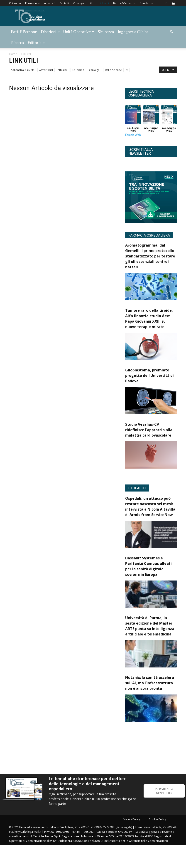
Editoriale (36, 42)
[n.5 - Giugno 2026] (151, 115)
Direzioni (48, 31)
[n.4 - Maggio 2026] (169, 115)
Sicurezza (106, 31)
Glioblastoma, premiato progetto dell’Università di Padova (149, 375)
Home (13, 54)
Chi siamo (15, 3)
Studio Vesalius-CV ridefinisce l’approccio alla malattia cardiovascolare (148, 430)
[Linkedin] (173, 3)
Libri (91, 3)
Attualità (63, 70)
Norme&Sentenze (124, 3)
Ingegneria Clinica (133, 31)
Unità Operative (77, 31)
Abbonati (49, 3)
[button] (171, 32)
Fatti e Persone (24, 31)
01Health (137, 488)
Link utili (104, 3)
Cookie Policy (157, 819)
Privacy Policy (131, 819)
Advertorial (46, 70)
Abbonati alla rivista (22, 70)
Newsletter (146, 3)
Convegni (79, 3)
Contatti (64, 3)
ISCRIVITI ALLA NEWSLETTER (164, 791)
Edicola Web (133, 135)
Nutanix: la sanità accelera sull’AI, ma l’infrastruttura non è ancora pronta (149, 683)
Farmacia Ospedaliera (149, 235)
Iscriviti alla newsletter (140, 151)
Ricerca (17, 42)
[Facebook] (166, 3)
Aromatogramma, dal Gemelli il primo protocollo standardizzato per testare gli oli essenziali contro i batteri (150, 256)
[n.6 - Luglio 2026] (133, 115)
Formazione (32, 3)
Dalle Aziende (113, 70)
